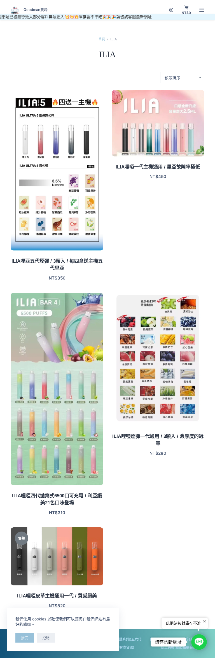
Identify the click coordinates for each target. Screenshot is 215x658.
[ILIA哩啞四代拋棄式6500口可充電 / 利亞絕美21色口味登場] (57, 389)
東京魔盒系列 (160, 639)
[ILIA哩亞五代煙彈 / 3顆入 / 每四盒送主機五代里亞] (57, 170)
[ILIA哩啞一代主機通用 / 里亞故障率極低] (158, 123)
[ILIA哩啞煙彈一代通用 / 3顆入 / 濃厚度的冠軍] (158, 359)
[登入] (171, 10)
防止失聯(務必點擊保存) (179, 647)
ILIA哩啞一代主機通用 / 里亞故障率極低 (158, 167)
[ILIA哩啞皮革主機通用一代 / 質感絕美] (57, 556)
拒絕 (46, 637)
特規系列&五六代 (128, 639)
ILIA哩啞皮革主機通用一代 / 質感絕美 (57, 596)
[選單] (201, 9)
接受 (24, 637)
